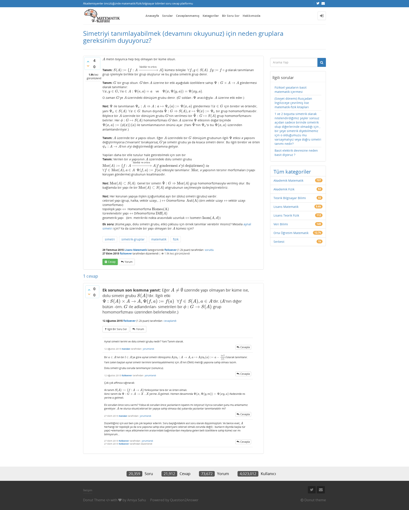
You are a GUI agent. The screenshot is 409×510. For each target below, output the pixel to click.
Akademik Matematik (288, 180)
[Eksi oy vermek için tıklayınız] (88, 66)
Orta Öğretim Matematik (291, 233)
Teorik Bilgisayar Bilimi (290, 198)
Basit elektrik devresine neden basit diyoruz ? (296, 152)
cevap (111, 262)
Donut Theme (94, 500)
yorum (128, 262)
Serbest (279, 242)
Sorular (167, 16)
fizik (176, 239)
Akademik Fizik (284, 189)
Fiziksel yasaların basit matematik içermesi (291, 89)
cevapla (245, 347)
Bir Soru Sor (230, 16)
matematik (158, 239)
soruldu (209, 250)
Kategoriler (211, 16)
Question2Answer (184, 500)
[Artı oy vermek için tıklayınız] (88, 62)
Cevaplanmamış (187, 16)
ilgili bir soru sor (117, 329)
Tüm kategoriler (292, 171)
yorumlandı (148, 348)
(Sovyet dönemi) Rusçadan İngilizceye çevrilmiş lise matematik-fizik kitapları (293, 102)
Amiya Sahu (136, 500)
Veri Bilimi (281, 224)
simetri (110, 239)
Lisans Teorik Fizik (286, 215)
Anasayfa (152, 16)
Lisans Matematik (135, 250)
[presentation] (103, 59)
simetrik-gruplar (133, 239)
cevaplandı (170, 321)
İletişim (87, 490)
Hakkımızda (251, 16)
